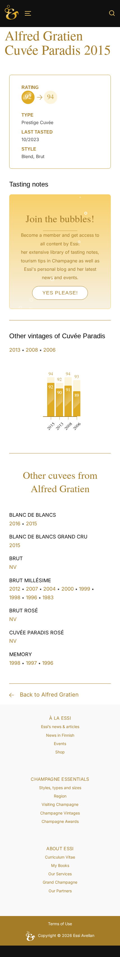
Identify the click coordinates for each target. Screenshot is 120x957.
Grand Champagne (60, 882)
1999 (84, 589)
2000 (67, 589)
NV (12, 567)
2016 (14, 523)
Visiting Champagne (60, 804)
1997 (31, 663)
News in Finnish (60, 735)
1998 (14, 597)
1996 (31, 597)
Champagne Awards (60, 821)
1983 (48, 597)
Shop (60, 752)
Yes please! (60, 293)
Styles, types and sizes (60, 787)
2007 (32, 589)
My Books (60, 865)
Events (60, 743)
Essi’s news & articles (60, 726)
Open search (112, 13)
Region (60, 796)
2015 (31, 523)
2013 (14, 350)
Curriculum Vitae (60, 857)
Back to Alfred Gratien (49, 694)
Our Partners (60, 890)
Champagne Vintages (60, 813)
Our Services (60, 873)
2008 (32, 350)
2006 (49, 350)
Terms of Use (60, 923)
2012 (14, 589)
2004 (49, 589)
